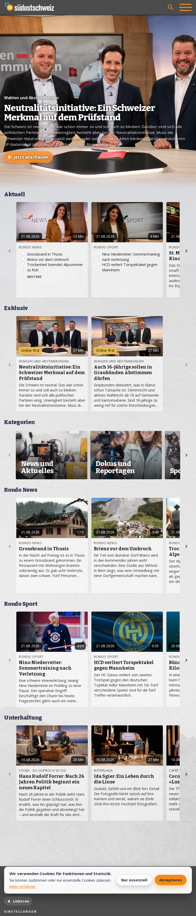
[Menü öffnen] (185, 7)
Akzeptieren (170, 880)
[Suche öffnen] (170, 7)
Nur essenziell (134, 880)
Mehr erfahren (22, 886)
